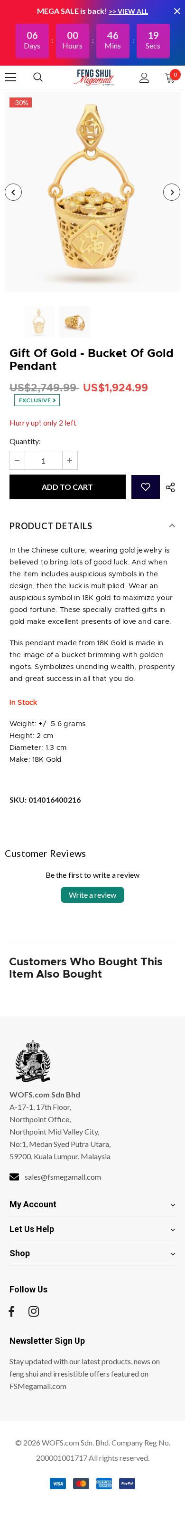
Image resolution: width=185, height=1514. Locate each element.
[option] (92, 192)
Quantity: (25, 441)
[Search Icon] (47, 77)
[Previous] (13, 192)
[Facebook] (11, 1311)
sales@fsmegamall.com (63, 1176)
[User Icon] (144, 78)
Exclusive (35, 400)
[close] (177, 11)
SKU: (45, 799)
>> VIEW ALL (128, 11)
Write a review (92, 894)
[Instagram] (33, 1311)
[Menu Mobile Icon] (10, 77)
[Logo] (94, 77)
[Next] (171, 192)
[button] (145, 487)
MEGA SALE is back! (73, 10)
